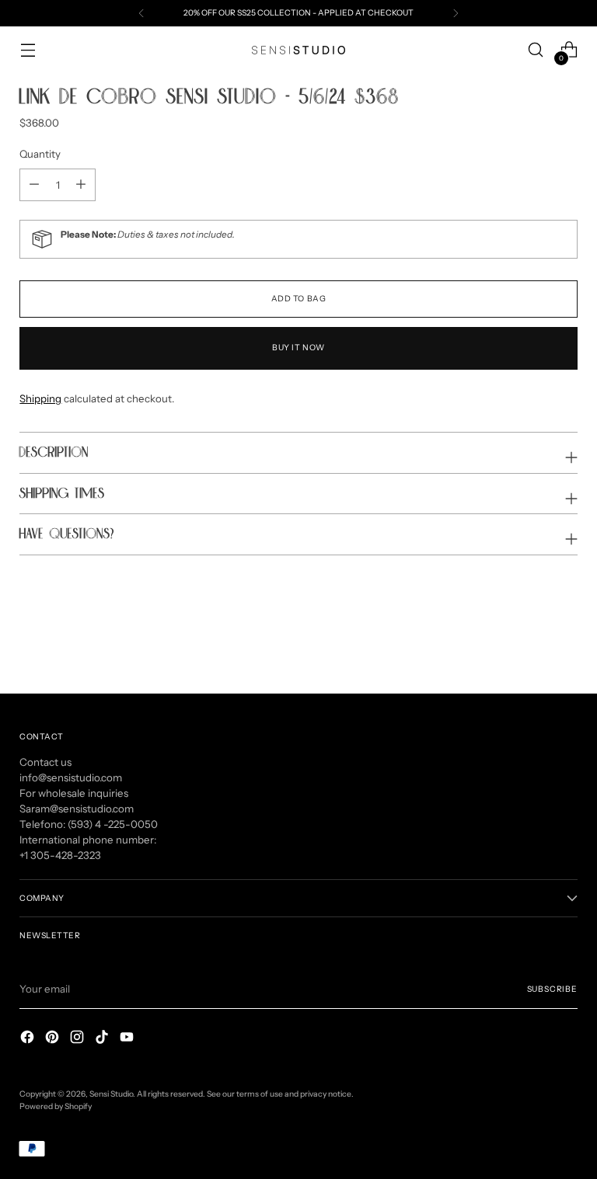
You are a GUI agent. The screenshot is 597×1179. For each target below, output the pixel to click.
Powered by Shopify (55, 1106)
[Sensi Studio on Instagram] (78, 1039)
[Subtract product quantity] (81, 184)
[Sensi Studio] (298, 50)
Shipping (40, 398)
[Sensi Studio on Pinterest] (53, 1039)
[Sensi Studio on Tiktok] (103, 1039)
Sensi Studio (111, 1094)
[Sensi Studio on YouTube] (128, 1039)
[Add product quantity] (34, 184)
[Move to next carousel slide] (564, 640)
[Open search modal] (536, 50)
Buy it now (298, 348)
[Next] (455, 13)
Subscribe (552, 989)
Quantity (40, 154)
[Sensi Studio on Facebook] (28, 1039)
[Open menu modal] (28, 50)
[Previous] (141, 13)
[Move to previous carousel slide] (528, 641)
